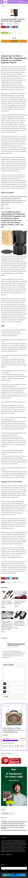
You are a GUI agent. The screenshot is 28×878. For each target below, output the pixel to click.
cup (6, 582)
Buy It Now (14, 41)
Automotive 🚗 (16, 23)
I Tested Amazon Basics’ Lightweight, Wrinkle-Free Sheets (14, 821)
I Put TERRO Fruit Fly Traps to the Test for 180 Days (12, 823)
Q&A (2, 206)
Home (2, 5)
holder (9, 582)
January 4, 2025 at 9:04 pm (12, 647)
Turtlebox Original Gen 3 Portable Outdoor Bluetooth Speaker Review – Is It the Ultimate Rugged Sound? (14, 730)
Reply (24, 642)
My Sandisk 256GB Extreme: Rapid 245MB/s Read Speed (14, 830)
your (21, 582)
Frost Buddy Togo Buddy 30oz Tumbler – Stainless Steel (13, 825)
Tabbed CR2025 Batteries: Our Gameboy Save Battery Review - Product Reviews (16, 644)
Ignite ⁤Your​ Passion (5, 208)
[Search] (20, 2)
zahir (4, 23)
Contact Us (3, 854)
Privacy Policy (9, 854)
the (18, 582)
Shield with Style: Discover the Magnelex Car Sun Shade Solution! (20, 602)
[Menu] (1, 2)
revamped (14, 582)
